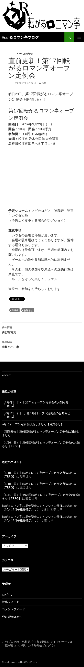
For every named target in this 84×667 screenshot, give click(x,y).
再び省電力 (9, 330)
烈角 (44, 82)
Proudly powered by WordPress (19, 662)
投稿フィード (10, 602)
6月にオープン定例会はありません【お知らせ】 (33, 424)
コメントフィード (13, 609)
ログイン (7, 594)
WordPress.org (11, 616)
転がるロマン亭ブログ (20, 37)
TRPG (18, 53)
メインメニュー (79, 37)
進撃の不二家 (10, 344)
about (6, 375)
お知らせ (28, 53)
